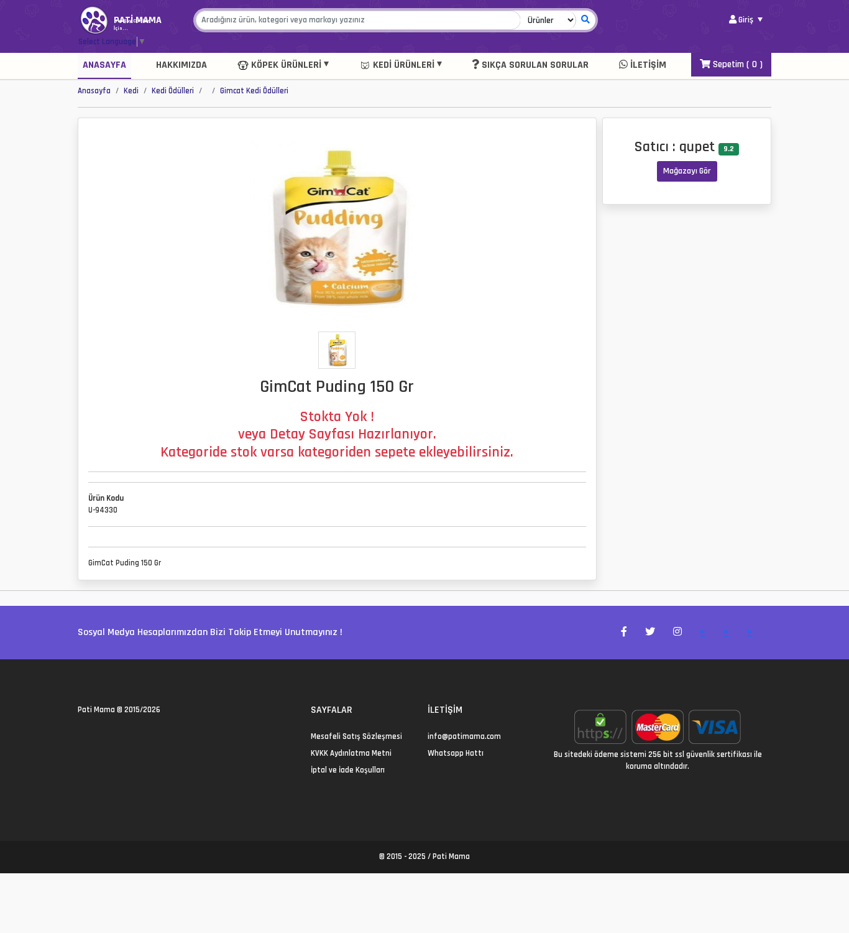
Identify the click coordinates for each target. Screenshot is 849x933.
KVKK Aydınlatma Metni (351, 753)
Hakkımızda (181, 65)
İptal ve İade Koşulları (348, 770)
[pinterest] (126, 736)
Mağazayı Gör (687, 171)
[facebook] (97, 736)
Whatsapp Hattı (456, 753)
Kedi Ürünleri (402, 65)
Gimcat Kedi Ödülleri (254, 91)
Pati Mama (96, 710)
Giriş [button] (746, 20)
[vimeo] (141, 736)
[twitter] (82, 736)
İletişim (647, 65)
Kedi (131, 91)
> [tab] (702, 632)
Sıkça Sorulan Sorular (534, 65)
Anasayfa (104, 65)
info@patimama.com (464, 736)
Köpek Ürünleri (285, 65)
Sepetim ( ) (736, 64)
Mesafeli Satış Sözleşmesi (356, 736)
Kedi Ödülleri (173, 91)
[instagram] (112, 736)
